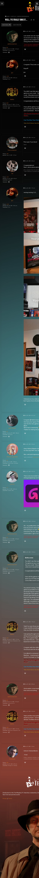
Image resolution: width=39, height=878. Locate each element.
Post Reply (5, 24)
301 (7, 431)
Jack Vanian (12, 428)
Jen (12, 73)
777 (7, 487)
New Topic (16, 24)
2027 (7, 177)
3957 (7, 762)
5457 (7, 103)
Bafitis (12, 99)
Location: (5, 50)
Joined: (4, 49)
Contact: (5, 52)
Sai (12, 173)
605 (7, 47)
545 (7, 460)
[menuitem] (5, 798)
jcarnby (12, 484)
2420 (7, 76)
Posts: (4, 47)
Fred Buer (12, 759)
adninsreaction (12, 44)
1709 (7, 153)
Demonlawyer (12, 150)
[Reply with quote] (25, 49)
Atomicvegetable (12, 457)
